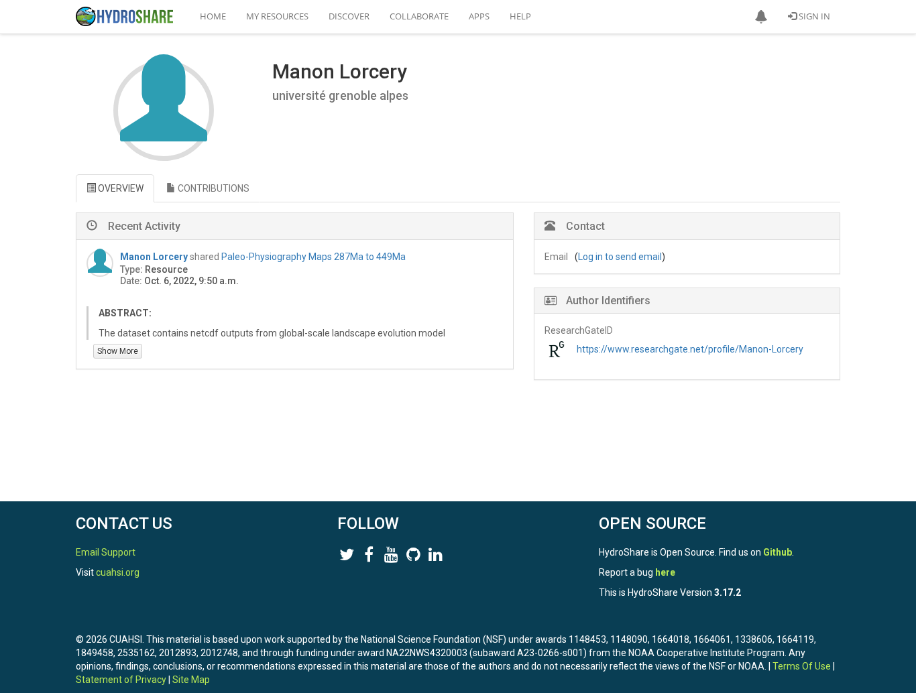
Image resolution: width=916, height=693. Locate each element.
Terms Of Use (801, 666)
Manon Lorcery (154, 256)
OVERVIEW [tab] (120, 188)
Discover (349, 16)
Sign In (813, 16)
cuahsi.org (117, 572)
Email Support (105, 552)
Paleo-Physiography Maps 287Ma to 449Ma (313, 256)
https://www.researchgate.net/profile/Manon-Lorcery (690, 349)
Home (213, 16)
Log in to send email (620, 256)
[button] (761, 17)
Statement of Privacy (121, 679)
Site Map (191, 679)
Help (520, 16)
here (665, 572)
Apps (479, 16)
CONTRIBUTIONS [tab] (212, 188)
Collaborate (419, 16)
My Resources (277, 16)
